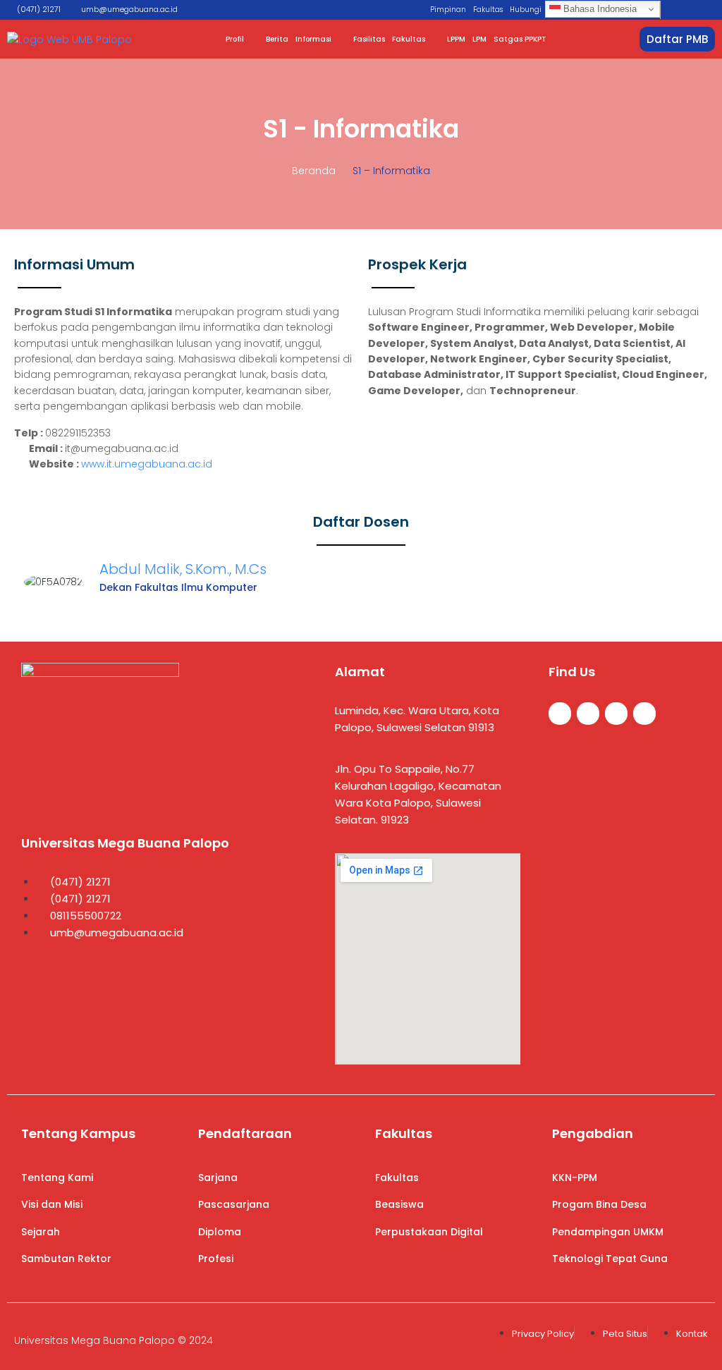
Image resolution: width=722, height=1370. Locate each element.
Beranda (314, 171)
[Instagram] (616, 713)
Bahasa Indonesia (599, 9)
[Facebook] (560, 713)
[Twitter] (588, 713)
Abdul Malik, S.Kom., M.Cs (183, 569)
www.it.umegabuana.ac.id (146, 464)
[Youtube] (644, 713)
